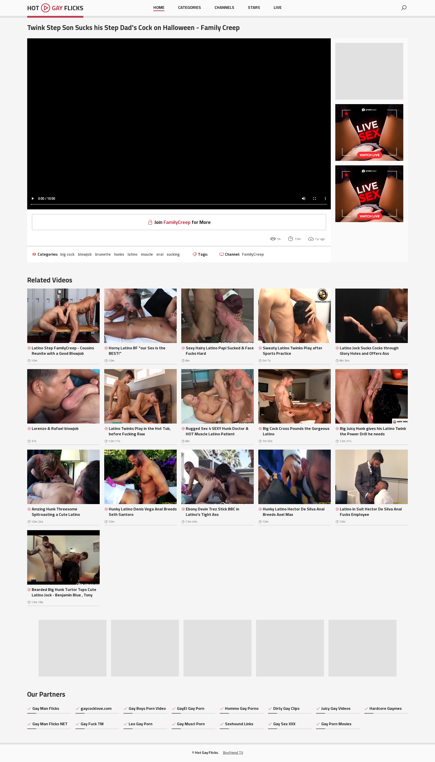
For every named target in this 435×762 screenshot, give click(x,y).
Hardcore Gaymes (386, 708)
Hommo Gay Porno (242, 708)
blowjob (85, 255)
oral (159, 255)
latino (133, 255)
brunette (103, 255)
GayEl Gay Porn (190, 708)
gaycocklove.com (96, 708)
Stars (254, 8)
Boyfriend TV (233, 752)
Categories (189, 8)
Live (278, 8)
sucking (173, 255)
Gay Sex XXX (284, 723)
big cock (67, 255)
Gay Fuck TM (92, 723)
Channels (224, 8)
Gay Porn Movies (336, 723)
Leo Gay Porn (140, 723)
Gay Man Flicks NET (50, 723)
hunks (119, 255)
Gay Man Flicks (45, 708)
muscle (147, 255)
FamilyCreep (253, 255)
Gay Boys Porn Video (147, 708)
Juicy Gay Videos (335, 708)
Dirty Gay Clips (286, 708)
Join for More (182, 222)
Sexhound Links (239, 723)
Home (158, 8)
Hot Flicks (55, 8)
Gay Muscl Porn (191, 723)
